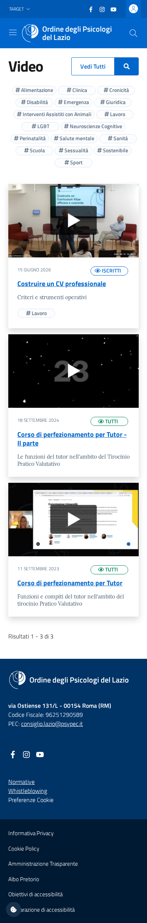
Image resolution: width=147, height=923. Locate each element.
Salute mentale (76, 138)
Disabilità (37, 102)
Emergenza (76, 102)
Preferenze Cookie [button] (31, 799)
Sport (76, 162)
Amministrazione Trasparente (43, 863)
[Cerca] (133, 33)
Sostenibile (115, 150)
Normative (21, 781)
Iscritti (111, 270)
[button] (20, 9)
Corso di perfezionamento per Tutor (69, 583)
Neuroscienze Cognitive (95, 126)
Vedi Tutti (93, 66)
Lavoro (117, 114)
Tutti (111, 421)
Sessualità (75, 150)
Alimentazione (36, 89)
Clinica (79, 89)
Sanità (120, 138)
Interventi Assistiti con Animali (56, 114)
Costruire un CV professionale (61, 284)
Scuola (37, 150)
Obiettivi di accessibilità (35, 894)
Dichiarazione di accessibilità (41, 909)
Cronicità (118, 89)
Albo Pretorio (23, 879)
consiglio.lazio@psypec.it (52, 723)
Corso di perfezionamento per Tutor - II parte (72, 438)
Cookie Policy (23, 848)
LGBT (42, 126)
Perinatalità (32, 138)
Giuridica (115, 102)
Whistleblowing (27, 790)
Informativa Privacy (31, 833)
